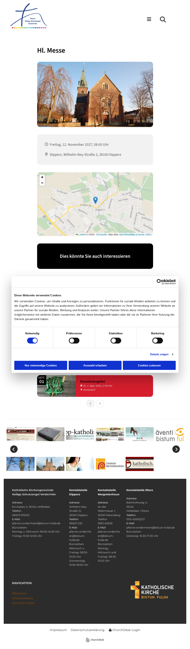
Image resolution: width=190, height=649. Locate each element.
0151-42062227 (135, 519)
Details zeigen (159, 354)
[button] (102, 19)
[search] (163, 19)
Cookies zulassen (149, 365)
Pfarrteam (19, 593)
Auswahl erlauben (95, 365)
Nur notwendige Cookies (41, 365)
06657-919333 (21, 515)
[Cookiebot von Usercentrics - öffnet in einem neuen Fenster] (159, 282)
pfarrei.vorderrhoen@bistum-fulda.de (36, 523)
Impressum (58, 630)
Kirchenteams (22, 598)
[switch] (74, 341)
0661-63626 (105, 523)
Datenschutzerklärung (87, 630)
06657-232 (75, 523)
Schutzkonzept (23, 603)
